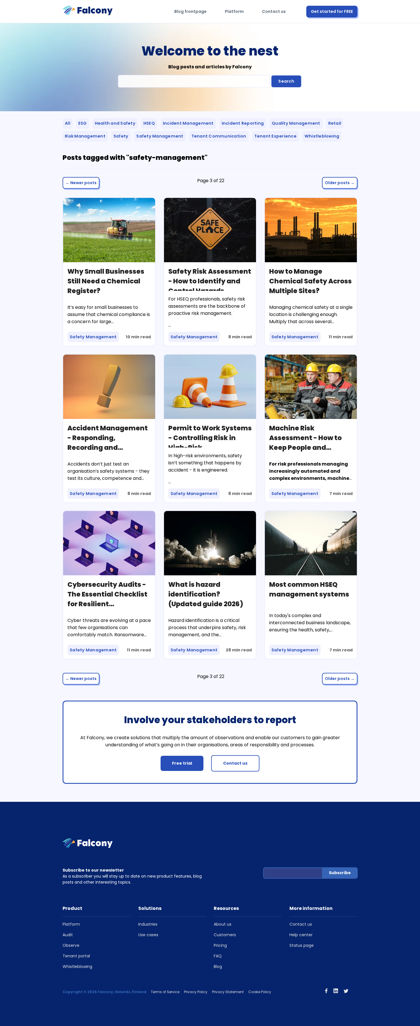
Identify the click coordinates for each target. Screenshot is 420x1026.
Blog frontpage (190, 11)
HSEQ (149, 123)
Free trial (182, 763)
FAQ (218, 956)
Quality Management (296, 123)
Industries (147, 924)
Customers (225, 935)
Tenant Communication (218, 136)
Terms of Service (165, 991)
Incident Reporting (243, 123)
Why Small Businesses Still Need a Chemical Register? (105, 281)
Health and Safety (115, 123)
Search (286, 81)
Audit (68, 935)
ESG (82, 123)
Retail (334, 123)
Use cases (148, 935)
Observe (71, 945)
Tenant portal (76, 956)
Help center (301, 935)
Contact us (274, 11)
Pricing (220, 945)
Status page (301, 945)
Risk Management (85, 136)
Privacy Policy (195, 991)
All (67, 123)
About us (222, 924)
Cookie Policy (259, 991)
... (169, 481)
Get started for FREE (332, 11)
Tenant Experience (275, 136)
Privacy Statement (228, 991)
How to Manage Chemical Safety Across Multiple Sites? (310, 281)
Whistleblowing (322, 136)
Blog (218, 966)
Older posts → (340, 183)
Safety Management (159, 136)
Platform (234, 11)
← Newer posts (81, 183)
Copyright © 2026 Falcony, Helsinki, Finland (104, 991)
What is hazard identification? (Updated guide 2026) (205, 594)
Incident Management (188, 123)
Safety (121, 136)
